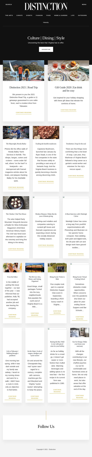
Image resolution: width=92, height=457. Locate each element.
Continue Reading (23, 113)
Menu (84, 4)
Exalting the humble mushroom (46, 144)
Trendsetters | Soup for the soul (76, 144)
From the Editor (12, 277)
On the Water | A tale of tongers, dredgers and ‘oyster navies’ (34, 353)
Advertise (46, 49)
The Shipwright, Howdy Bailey (16, 144)
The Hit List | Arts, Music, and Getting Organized (35, 279)
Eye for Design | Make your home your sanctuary (80, 344)
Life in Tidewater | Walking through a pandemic (12, 353)
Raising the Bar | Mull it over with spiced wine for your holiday (57, 344)
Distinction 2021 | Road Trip (23, 87)
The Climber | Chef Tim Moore (16, 214)
